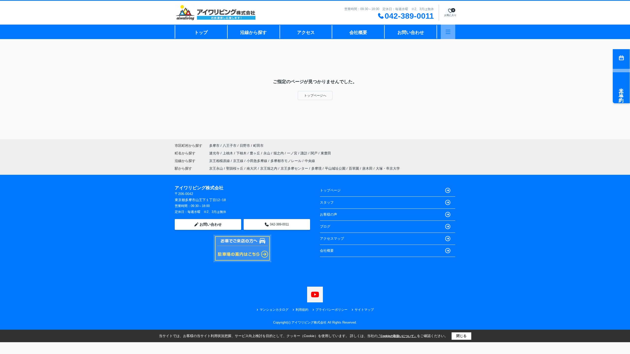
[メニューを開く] (448, 32)
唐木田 (367, 168)
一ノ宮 (292, 153)
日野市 (245, 146)
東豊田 (326, 153)
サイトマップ (364, 309)
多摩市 (214, 146)
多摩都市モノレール (286, 161)
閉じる (461, 336)
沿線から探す (253, 32)
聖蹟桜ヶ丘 (234, 168)
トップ (201, 32)
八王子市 (229, 146)
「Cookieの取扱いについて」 (397, 336)
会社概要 (358, 32)
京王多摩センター (294, 168)
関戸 (314, 153)
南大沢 (252, 168)
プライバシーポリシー (331, 309)
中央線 (310, 161)
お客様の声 (328, 214)
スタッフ (327, 202)
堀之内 (279, 153)
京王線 (238, 161)
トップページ (330, 190)
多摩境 (316, 168)
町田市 (258, 146)
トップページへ (315, 95)
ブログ (325, 226)
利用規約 (302, 309)
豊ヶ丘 (255, 153)
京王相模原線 (220, 161)
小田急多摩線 (257, 161)
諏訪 (304, 153)
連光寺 (214, 153)
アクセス (306, 32)
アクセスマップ (332, 238)
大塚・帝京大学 (388, 168)
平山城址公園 (335, 168)
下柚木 (242, 153)
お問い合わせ (410, 32)
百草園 (354, 168)
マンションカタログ (274, 309)
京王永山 (216, 168)
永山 (267, 153)
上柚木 (228, 153)
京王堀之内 (268, 168)
